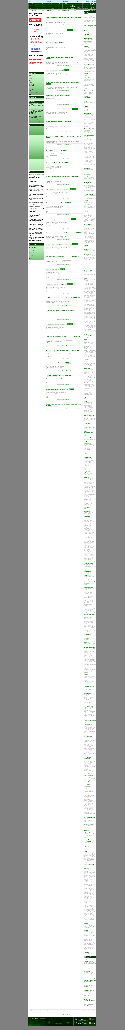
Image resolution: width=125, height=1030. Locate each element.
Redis (91, 504)
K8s (85, 458)
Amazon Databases (88, 47)
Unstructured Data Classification (88, 484)
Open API (86, 359)
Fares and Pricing (88, 953)
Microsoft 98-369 (91, 842)
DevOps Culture (87, 749)
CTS (92, 346)
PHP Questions (90, 602)
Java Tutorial (91, 381)
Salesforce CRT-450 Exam (89, 891)
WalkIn (88, 1)
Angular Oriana (87, 731)
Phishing (86, 138)
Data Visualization (88, 144)
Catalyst (86, 322)
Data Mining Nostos (88, 503)
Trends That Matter (88, 139)
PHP (86, 6)
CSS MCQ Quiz (91, 761)
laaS (94, 295)
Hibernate (88, 588)
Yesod (85, 312)
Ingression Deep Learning (89, 164)
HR (45, 8)
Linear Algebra (87, 143)
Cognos (92, 26)
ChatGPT (86, 564)
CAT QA (92, 709)
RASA (89, 310)
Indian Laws (87, 837)
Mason (92, 316)
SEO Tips (89, 68)
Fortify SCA (87, 119)
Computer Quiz (32, 247)
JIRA (85, 449)
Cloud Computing (87, 527)
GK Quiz (31, 258)
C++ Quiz (89, 382)
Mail (85, 108)
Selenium (92, 608)
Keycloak (86, 189)
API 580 (86, 866)
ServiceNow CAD (88, 932)
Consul (85, 233)
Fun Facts (90, 58)
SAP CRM (92, 630)
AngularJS (91, 379)
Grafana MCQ (91, 464)
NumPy (85, 699)
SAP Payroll (91, 643)
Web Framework (92, 313)
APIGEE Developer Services (89, 191)
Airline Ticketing (91, 947)
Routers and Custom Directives (89, 729)
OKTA (89, 216)
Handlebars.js (87, 545)
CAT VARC (87, 709)
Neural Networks (88, 559)
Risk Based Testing (89, 624)
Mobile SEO (87, 67)
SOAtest (86, 622)
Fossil (85, 246)
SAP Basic (86, 631)
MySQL (86, 499)
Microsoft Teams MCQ (88, 801)
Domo (92, 121)
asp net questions (38, 1010)
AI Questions (87, 566)
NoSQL (86, 512)
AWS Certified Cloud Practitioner (89, 899)
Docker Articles (91, 938)
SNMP (92, 777)
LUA (90, 403)
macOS (92, 419)
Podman (86, 461)
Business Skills (87, 121)
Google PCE (87, 906)
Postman (86, 372)
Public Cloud (87, 299)
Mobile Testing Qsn (90, 371)
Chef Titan (86, 308)
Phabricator (92, 279)
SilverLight (31, 89)
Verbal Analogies (88, 589)
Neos (89, 238)
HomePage (66, 1)
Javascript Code (91, 743)
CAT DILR (92, 707)
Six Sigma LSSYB (88, 875)
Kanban (86, 75)
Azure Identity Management (87, 810)
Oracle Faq (90, 791)
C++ (87, 393)
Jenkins (90, 623)
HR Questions (87, 654)
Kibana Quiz (87, 465)
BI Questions (87, 825)
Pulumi (92, 460)
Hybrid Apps (92, 186)
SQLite (93, 502)
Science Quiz (32, 250)
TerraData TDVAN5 (88, 883)
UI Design (89, 449)
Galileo (93, 291)
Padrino (89, 312)
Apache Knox (91, 711)
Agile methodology (87, 81)
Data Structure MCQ (88, 408)
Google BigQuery (88, 773)
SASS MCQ (90, 762)
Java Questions (89, 572)
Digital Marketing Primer (89, 195)
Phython (90, 406)
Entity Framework (88, 473)
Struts (88, 583)
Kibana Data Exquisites (89, 183)
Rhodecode (86, 274)
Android (39, 6)
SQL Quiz (86, 519)
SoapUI (85, 435)
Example (86, 604)
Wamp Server (87, 532)
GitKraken (86, 282)
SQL (85, 377)
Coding (92, 384)
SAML (85, 216)
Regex (88, 377)
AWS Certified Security (88, 897)
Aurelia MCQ (87, 745)
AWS (92, 292)
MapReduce (92, 20)
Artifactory (86, 287)
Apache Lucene (87, 576)
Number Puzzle (87, 591)
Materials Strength (88, 939)
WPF (88, 341)
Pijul (88, 257)
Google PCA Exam (88, 905)
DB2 (85, 492)
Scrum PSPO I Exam (89, 888)
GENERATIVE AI (88, 109)
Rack (90, 93)
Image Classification (87, 209)
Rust (93, 409)
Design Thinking (88, 125)
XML (46, 6)
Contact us (93, 1023)
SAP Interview (87, 650)
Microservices (91, 676)
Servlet (92, 583)
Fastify (85, 310)
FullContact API (87, 365)
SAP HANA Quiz (89, 629)
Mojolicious (92, 317)
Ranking (86, 60)
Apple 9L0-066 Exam (89, 908)
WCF (30, 90)
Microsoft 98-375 (91, 854)
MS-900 (90, 847)
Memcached (86, 206)
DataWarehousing (88, 500)
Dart (93, 385)
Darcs (85, 255)
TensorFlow (92, 564)
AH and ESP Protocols (89, 778)
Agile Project (87, 84)
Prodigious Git (87, 286)
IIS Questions (87, 529)
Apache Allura (87, 292)
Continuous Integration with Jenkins (89, 658)
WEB (66, 3)
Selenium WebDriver (89, 434)
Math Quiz (86, 93)
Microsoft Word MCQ (89, 802)
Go (91, 394)
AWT (85, 567)
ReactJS (89, 732)
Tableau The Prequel (88, 445)
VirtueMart (91, 237)
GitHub (93, 118)
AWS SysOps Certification (89, 895)
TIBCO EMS (87, 701)
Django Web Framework (90, 328)
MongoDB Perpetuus (88, 40)
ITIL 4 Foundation (88, 879)
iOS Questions (91, 760)
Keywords (90, 60)
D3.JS (91, 744)
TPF (59, 8)
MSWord (86, 800)
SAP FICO (90, 626)
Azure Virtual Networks (88, 811)
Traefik (85, 227)
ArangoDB (89, 489)
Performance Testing (88, 621)
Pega (88, 427)
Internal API (86, 363)
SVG (85, 656)
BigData (32, 6)
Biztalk (59, 1014)
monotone (86, 250)
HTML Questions (88, 537)
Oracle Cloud (87, 795)
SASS (85, 761)
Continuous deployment (88, 663)
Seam (90, 318)
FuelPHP (86, 316)
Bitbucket (93, 284)
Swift (85, 402)
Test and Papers (79, 8)
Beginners (91, 70)
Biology (86, 58)
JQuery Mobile (87, 549)
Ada (85, 393)
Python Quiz (92, 698)
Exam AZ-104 (91, 808)
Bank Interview (88, 349)
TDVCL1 (92, 887)
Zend (94, 331)
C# (84, 478)
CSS (85, 762)
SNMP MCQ (87, 777)
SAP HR (86, 643)
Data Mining (91, 512)
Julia (85, 398)
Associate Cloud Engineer (90, 904)
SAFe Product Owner (89, 858)
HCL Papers (90, 343)
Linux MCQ (87, 418)
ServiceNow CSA (88, 934)
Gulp (91, 677)
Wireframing (87, 155)
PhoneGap (86, 710)
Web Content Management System (88, 131)
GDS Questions (87, 833)
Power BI (92, 825)
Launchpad (86, 279)
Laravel (85, 337)
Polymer (93, 745)
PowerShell (86, 413)
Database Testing (88, 616)
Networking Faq (92, 753)
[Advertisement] (34, 67)
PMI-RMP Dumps (89, 927)
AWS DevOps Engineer (88, 900)
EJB (85, 588)
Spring (85, 331)
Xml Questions (90, 655)
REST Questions (91, 828)
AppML (86, 219)
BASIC (92, 392)
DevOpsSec (86, 746)
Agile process (90, 83)
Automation (86, 608)
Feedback (85, 1023)
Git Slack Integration (89, 288)
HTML (92, 377)
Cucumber (86, 444)
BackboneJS (92, 542)
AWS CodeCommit (88, 283)
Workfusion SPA (91, 330)
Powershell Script (88, 411)
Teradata (93, 496)
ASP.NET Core (90, 482)
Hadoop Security (88, 712)
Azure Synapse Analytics (88, 231)
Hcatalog (88, 458)
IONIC (85, 330)
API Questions (87, 351)
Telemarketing (90, 198)
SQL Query (31, 78)
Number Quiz (91, 766)
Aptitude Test (87, 681)
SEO (66, 6)
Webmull (86, 240)
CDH (88, 15)
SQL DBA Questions (89, 501)
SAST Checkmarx (91, 115)
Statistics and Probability (88, 186)
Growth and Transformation (89, 206)
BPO (85, 132)
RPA (90, 710)
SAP (87, 650)
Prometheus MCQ (88, 462)
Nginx (85, 98)
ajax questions (53, 1012)
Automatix (86, 451)
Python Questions (88, 694)
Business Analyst (88, 786)
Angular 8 (86, 722)
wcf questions (36, 1012)
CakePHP (86, 242)
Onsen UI (86, 530)
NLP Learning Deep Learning (89, 217)
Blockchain (86, 504)
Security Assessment (88, 177)
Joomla (93, 235)
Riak (85, 21)
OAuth (92, 915)
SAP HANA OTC (91, 652)
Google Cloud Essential (89, 304)
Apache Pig (86, 32)
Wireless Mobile (88, 187)
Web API (91, 352)
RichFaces (86, 321)
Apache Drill (93, 325)
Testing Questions (88, 606)
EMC (85, 185)
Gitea (85, 284)
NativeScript (92, 530)
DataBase (85, 3)
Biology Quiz (90, 54)
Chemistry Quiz (87, 53)
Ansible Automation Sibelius (89, 661)
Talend (85, 782)
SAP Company (88, 341)
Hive (85, 18)
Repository (79, 6)
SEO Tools (86, 62)
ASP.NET (31, 94)
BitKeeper (92, 257)
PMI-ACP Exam (88, 926)
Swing (85, 583)
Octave (85, 386)
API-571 (86, 889)
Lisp (94, 382)
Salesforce (92, 163)
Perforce (89, 255)
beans (85, 579)
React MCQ (86, 744)
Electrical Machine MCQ (90, 51)
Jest (93, 329)
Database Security (91, 494)
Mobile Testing (91, 612)
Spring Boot (86, 317)
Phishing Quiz (91, 138)
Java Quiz (92, 566)
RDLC (85, 474)
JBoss (89, 782)
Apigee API (86, 354)
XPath (88, 656)
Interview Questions (88, 593)
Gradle (85, 454)
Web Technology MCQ (88, 769)
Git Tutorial (90, 373)
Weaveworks (93, 664)
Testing (38, 8)
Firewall (86, 760)
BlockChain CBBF (88, 913)
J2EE (85, 584)
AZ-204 (86, 847)
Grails (90, 321)
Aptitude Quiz (87, 763)
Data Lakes (92, 15)
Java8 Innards (90, 578)
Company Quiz (87, 599)
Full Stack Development (88, 227)
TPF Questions (87, 291)
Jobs (79, 1)
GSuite (91, 902)
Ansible (85, 671)
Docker (85, 676)
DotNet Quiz (87, 481)
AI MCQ (90, 558)
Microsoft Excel (87, 799)
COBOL (86, 388)
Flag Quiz (89, 601)
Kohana (86, 238)
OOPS (59, 3)
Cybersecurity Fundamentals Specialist (89, 872)
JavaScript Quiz (87, 741)
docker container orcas (88, 151)
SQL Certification (88, 513)
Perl (90, 386)
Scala (90, 393)
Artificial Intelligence (92, 4)
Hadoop (92, 16)
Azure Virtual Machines (89, 818)
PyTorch (86, 326)
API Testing (91, 622)
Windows (86, 420)
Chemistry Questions (88, 59)
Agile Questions (87, 71)
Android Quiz (92, 689)
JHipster (86, 318)
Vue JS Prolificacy (88, 314)
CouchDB (86, 16)
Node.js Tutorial (91, 376)
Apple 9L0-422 (90, 911)
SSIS (85, 508)
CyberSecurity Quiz (88, 225)
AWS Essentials (91, 297)
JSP (85, 572)
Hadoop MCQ (90, 49)
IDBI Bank (86, 348)
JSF (91, 327)
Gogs (85, 280)
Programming (87, 384)
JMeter (89, 619)
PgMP (90, 921)
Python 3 (86, 698)
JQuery (85, 527)
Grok (92, 310)
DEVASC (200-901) (88, 919)
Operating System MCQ (89, 419)
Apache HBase (87, 50)
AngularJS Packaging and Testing (89, 715)
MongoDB (91, 17)
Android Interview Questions (88, 688)
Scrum (93, 71)
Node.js (91, 533)
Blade (88, 108)
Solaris (92, 417)
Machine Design (87, 940)
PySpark (86, 352)
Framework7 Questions (89, 551)
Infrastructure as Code (89, 157)
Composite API (92, 358)
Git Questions (92, 288)
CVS (90, 250)
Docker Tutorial (87, 380)
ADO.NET (92, 478)
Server (32, 8)
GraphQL (92, 354)
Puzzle (92, 681)
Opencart (86, 237)
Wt (89, 322)
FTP (94, 773)
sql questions (93, 498)
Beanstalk (89, 280)
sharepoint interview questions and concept (78, 1010)
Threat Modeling (87, 805)
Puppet (85, 464)
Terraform (91, 444)
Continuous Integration (89, 669)
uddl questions (56, 1010)
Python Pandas (91, 697)
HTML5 (91, 529)
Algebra (86, 92)
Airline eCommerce (88, 949)
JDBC (93, 588)
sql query (51, 1010)
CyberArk (93, 210)
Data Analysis (87, 197)
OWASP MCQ (87, 118)
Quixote (89, 320)
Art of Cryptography (89, 155)
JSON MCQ (90, 547)
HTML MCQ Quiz (88, 544)
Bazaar (93, 250)
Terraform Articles (88, 935)
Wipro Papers (87, 346)
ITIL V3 (91, 308)
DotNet (38, 3)
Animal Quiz (92, 595)
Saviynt (85, 211)
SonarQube (86, 609)
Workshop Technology (89, 942)
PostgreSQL (86, 486)
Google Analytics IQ (88, 886)
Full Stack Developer (89, 202)
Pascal (90, 388)
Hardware (86, 769)
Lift (89, 316)
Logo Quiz (91, 597)
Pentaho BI (86, 821)
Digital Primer (92, 160)
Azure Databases (88, 806)
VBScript (86, 525)
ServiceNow (87, 163)
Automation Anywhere (89, 561)
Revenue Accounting (89, 948)
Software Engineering (88, 230)
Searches (91, 62)
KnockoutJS (87, 740)
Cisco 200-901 (90, 918)
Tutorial (66, 8)
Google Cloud (87, 293)
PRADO (93, 322)
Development (87, 273)
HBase (85, 635)
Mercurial (86, 258)
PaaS (91, 295)
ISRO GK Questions (89, 596)
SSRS (93, 833)
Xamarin (90, 331)
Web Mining (87, 110)
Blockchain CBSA (88, 914)
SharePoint (72, 3)
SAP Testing (87, 610)
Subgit (93, 290)
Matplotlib (89, 402)
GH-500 (90, 853)
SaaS (88, 295)
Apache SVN (92, 258)
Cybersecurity (87, 145)
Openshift (92, 303)
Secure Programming (89, 153)
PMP (93, 921)
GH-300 (86, 853)
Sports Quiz (32, 255)
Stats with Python (89, 695)
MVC (89, 474)
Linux (85, 417)
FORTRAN (86, 392)
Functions (93, 523)
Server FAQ (93, 108)
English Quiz (87, 161)
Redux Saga (90, 132)
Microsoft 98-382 (90, 856)
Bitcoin (93, 156)
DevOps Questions (88, 750)
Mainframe (86, 102)
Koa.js (92, 309)
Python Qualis (91, 699)
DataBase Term (87, 490)
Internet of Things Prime (89, 189)
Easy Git (91, 242)
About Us (84, 1019)
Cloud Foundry (87, 305)
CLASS (30, 82)
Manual (91, 606)
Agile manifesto (87, 79)
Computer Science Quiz (89, 771)
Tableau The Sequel (88, 447)
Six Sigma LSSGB (89, 877)
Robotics (86, 711)
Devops (85, 752)
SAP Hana (86, 639)
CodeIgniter (90, 233)
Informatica (93, 299)
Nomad (93, 439)
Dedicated (86, 104)
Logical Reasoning (88, 682)
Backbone (92, 740)
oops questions (87, 524)
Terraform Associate (88, 931)
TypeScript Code (88, 410)
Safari (85, 553)
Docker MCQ (87, 114)
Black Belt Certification (89, 873)
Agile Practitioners (88, 85)
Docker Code (91, 461)
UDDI (30, 80)
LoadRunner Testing (88, 617)
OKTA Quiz (87, 122)
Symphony (90, 241)
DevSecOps (91, 748)
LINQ (92, 474)
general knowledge (33, 92)
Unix (88, 417)
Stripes (93, 312)
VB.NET (31, 77)
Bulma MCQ (87, 309)
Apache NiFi (87, 26)
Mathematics (53, 3)
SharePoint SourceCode (88, 553)
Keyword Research (88, 66)
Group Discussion (91, 345)
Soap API (88, 364)
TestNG (86, 623)
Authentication (87, 917)
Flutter (85, 324)
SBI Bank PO (90, 347)
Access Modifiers (88, 117)
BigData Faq (87, 36)
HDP (85, 15)
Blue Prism (90, 265)
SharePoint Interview (34, 87)
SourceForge (92, 274)
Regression (90, 92)
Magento (89, 235)
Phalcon (86, 241)
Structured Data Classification (87, 496)
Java (79, 3)
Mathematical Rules (88, 684)
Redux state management (89, 739)
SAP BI (85, 644)
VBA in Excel (90, 820)
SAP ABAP (86, 648)
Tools (72, 8)
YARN (85, 39)
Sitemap (79, 1023)
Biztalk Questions (88, 605)
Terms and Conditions (40, 1018)
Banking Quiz (32, 252)
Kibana (85, 265)
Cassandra (86, 17)
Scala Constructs (88, 385)
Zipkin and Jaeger (88, 215)
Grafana (86, 469)
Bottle (94, 321)
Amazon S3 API (87, 369)
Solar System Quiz (88, 55)
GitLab (88, 284)
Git (84, 259)
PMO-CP (86, 921)
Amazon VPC (87, 300)
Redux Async (87, 159)
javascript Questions (66, 1010)
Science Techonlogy (72, 6)
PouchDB (93, 351)
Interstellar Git (87, 290)
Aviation (86, 597)
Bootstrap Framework (88, 324)
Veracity (93, 255)
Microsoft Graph (88, 798)
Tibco (85, 266)
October (93, 238)
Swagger (92, 119)
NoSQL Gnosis (87, 28)
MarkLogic (91, 491)
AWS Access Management (88, 302)
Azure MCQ (92, 813)
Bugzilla (92, 609)
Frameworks (92, 6)
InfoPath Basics (87, 271)
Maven (93, 458)
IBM (85, 347)
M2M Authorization (90, 915)
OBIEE (85, 791)
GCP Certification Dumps (89, 876)
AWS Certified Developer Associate (89, 893)
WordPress (90, 236)
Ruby (88, 394)
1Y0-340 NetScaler (88, 944)
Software (59, 6)
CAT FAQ (86, 707)
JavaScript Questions (31, 85)
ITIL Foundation (88, 881)
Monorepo (88, 796)
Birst (91, 155)
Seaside (85, 313)
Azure (85, 820)
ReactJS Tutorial (87, 375)
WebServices (45, 3)
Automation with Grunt (89, 448)
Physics (92, 56)
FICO (91, 648)
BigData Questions (88, 43)
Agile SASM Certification (89, 890)
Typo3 (85, 235)
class (60, 1010)
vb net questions (46, 1010)
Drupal (86, 236)
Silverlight (85, 8)
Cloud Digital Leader (88, 907)
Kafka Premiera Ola (88, 701)
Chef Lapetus (91, 307)
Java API (90, 356)
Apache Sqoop (87, 424)
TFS (85, 257)
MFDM (85, 558)
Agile (32, 3)
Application (92, 102)
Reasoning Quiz (87, 765)
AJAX (30, 75)
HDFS (85, 49)
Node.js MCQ (87, 407)
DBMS (90, 499)
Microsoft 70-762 (88, 855)
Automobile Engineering (89, 943)
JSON (85, 541)
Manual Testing (87, 618)
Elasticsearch (87, 550)
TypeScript (86, 403)
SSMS (85, 842)
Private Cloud (87, 296)
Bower (89, 671)
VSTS (85, 815)
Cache (87, 478)
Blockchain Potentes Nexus (89, 660)
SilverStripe (91, 240)
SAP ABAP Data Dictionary (89, 628)
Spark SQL (86, 677)
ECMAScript (87, 460)
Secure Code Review (91, 259)
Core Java (89, 579)
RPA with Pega (87, 439)
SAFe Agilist (87, 859)
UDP (89, 752)
